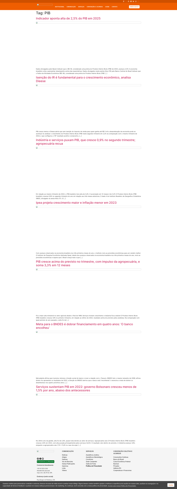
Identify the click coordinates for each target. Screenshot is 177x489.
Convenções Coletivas (120, 457)
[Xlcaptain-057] (126, 1)
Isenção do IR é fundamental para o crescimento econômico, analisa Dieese (83, 79)
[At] (131, 1)
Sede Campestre (91, 461)
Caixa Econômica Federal (121, 461)
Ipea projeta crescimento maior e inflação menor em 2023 (76, 202)
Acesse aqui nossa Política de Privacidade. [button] (122, 486)
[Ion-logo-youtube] (138, 1)
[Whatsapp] (136, 1)
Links (64, 468)
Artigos (64, 457)
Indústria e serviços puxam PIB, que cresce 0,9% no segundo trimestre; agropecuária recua (85, 141)
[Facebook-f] (124, 1)
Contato (114, 6)
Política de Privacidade (94, 466)
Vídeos (64, 470)
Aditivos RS (117, 468)
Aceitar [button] (171, 485)
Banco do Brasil (118, 459)
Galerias (65, 459)
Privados (116, 466)
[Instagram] (128, 1)
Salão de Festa (91, 464)
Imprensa (65, 466)
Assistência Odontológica (94, 457)
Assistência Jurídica (92, 455)
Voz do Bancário (67, 461)
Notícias (64, 455)
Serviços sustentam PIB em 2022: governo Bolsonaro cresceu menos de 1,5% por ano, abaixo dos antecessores (86, 388)
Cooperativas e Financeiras (122, 470)
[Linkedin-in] (133, 1)
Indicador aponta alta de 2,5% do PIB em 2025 (68, 18)
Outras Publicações (68, 464)
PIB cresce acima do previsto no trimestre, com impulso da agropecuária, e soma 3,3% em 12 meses (88, 263)
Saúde (107, 6)
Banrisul (116, 464)
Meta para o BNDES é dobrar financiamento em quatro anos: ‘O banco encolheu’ (84, 325)
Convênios (89, 459)
